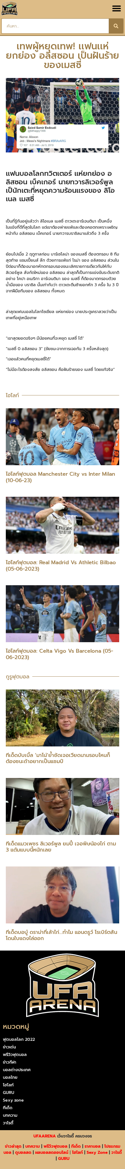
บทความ (10, 1115)
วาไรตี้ (8, 1123)
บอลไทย (10, 1077)
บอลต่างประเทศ (17, 1070)
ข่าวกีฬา (9, 1062)
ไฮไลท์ (8, 1085)
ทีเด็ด (7, 1108)
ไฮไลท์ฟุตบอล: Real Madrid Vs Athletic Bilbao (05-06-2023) (61, 565)
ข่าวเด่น (9, 1047)
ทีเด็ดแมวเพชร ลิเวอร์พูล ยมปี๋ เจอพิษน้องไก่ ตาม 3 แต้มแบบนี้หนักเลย (61, 847)
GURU (8, 1093)
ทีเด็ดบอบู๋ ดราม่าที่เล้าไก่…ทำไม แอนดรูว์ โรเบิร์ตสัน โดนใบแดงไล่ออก (61, 935)
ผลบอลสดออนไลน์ (51, 1152)
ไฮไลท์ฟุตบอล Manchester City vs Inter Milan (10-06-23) (60, 477)
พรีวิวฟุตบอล (15, 1055)
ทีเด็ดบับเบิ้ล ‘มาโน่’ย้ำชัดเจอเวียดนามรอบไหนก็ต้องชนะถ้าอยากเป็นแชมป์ (58, 758)
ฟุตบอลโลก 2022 (19, 1039)
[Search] (116, 26)
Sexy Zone (97, 1152)
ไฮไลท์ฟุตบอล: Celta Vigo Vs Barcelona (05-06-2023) (59, 654)
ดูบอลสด (23, 1152)
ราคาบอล (93, 1146)
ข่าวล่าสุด (13, 1146)
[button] (117, 8)
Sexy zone (13, 1100)
